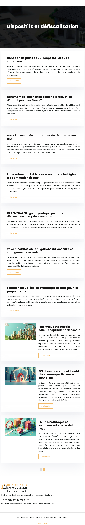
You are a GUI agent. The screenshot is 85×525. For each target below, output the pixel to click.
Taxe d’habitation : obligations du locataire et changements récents (40, 250)
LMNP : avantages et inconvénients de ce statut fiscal (57, 425)
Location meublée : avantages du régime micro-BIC (42, 137)
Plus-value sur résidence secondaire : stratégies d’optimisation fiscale (41, 176)
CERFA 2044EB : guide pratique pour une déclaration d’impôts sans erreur (35, 214)
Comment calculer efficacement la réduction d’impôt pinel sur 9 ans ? (39, 98)
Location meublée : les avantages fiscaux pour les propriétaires (43, 289)
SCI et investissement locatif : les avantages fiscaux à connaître (58, 374)
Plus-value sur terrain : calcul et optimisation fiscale (59, 328)
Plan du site (42, 523)
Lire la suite (14, 81)
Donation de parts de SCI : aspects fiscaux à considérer (38, 59)
